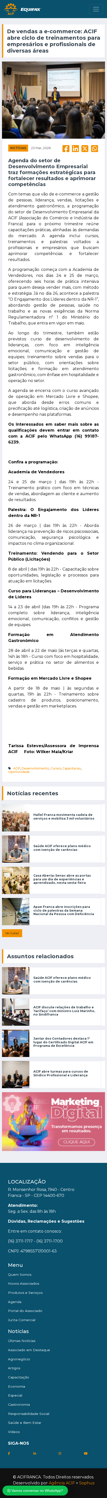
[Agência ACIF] (53, 1121)
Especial (15, 1395)
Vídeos (14, 1432)
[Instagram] (59, 1453)
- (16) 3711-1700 (48, 1241)
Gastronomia (19, 1404)
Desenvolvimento (35, 768)
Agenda (14, 1302)
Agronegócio (19, 1359)
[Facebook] (9, 1453)
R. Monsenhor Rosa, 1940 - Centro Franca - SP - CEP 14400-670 (41, 1192)
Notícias (18, 148)
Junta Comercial (21, 1320)
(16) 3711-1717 (20, 1241)
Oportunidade (19, 772)
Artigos (14, 1368)
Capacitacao (71, 768)
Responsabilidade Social (28, 1414)
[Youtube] (85, 1453)
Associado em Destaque (29, 1350)
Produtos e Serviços (25, 1293)
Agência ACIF (62, 1483)
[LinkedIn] (34, 1453)
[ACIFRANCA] (22, 9)
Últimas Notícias (21, 1341)
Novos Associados (23, 1283)
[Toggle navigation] (96, 9)
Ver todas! (12, 933)
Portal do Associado (25, 1311)
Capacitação (18, 1377)
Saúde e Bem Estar (24, 1423)
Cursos (56, 768)
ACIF (16, 768)
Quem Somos (19, 1274)
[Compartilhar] (65, 150)
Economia (16, 1386)
